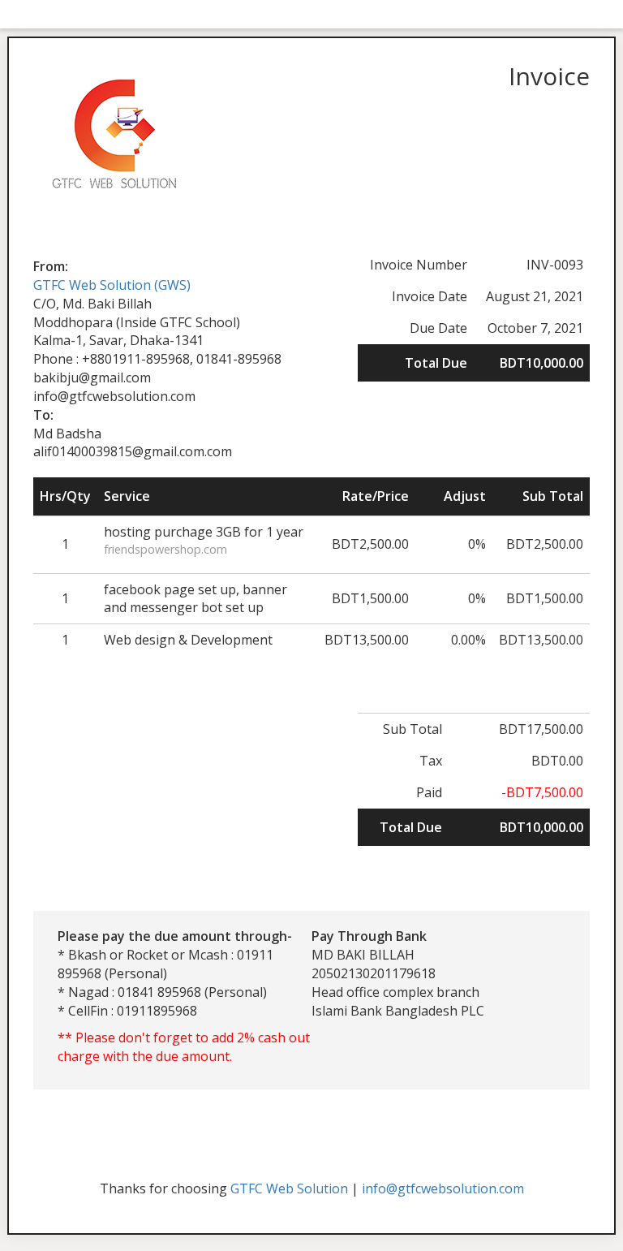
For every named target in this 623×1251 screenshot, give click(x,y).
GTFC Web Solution (289, 1188)
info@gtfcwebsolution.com (443, 1188)
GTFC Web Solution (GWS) (112, 285)
